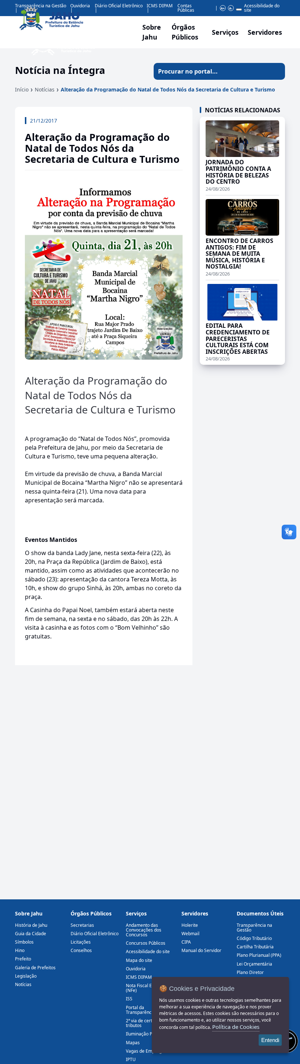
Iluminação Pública (145, 1034)
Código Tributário (254, 938)
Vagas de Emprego (145, 1051)
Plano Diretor (250, 972)
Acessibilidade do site (262, 8)
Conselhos (81, 950)
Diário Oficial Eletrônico (95, 933)
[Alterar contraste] (239, 9)
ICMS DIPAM (160, 6)
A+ (223, 8)
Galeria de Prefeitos (35, 967)
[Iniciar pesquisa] (276, 71)
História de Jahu (31, 925)
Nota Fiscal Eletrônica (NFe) (148, 987)
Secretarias (82, 925)
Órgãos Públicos (91, 913)
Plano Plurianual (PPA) (259, 955)
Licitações (81, 942)
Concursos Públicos (145, 943)
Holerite (189, 925)
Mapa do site (139, 960)
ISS (129, 999)
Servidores (194, 913)
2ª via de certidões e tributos (146, 1023)
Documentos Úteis (260, 913)
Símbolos (24, 942)
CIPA (186, 942)
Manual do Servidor (201, 950)
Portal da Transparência (140, 1009)
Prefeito (23, 959)
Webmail (190, 933)
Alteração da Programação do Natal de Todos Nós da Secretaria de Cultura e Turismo (168, 89)
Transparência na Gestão (254, 927)
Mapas (133, 1042)
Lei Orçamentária (254, 964)
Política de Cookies (235, 1026)
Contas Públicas (185, 8)
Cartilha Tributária (255, 947)
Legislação (26, 976)
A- (230, 8)
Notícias (45, 89)
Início (22, 89)
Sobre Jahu (151, 32)
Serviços (225, 32)
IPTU (131, 1059)
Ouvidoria (136, 969)
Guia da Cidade (30, 933)
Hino (20, 950)
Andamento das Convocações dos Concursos (143, 930)
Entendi (270, 1040)
